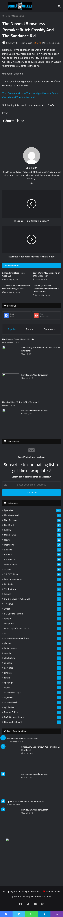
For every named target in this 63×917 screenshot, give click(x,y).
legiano (7, 594)
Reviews (8, 549)
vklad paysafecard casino (16, 628)
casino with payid (12, 692)
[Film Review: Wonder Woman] (10, 385)
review (7, 618)
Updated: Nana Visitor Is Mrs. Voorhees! (20, 402)
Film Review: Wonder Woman (34, 375)
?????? (7, 633)
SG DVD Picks (11, 574)
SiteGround (46, 896)
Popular (11, 329)
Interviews (9, 545)
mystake (8, 697)
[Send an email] (16, 43)
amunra (8, 673)
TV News (8, 604)
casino (7, 569)
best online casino (13, 579)
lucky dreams (10, 648)
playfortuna (9, 658)
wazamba (9, 623)
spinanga (8, 682)
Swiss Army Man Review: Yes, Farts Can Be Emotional (41, 349)
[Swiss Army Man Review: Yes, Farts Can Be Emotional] (10, 358)
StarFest (8, 554)
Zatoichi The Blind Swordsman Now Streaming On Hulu (16, 287)
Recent (30, 329)
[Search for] (59, 7)
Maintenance (10, 564)
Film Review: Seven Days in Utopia (18, 339)
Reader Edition (11, 712)
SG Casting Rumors (13, 613)
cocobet (8, 653)
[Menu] (3, 7)
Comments (50, 329)
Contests (8, 584)
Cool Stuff (9, 525)
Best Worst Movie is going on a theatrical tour (46, 274)
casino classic (11, 702)
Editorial (8, 530)
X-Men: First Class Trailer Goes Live (13, 274)
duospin (8, 663)
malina (7, 687)
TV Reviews (10, 589)
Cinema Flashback (13, 722)
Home (7, 16)
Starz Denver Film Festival (17, 599)
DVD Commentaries (14, 717)
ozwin (7, 677)
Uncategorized (11, 515)
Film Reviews (10, 520)
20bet (7, 609)
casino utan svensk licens (16, 638)
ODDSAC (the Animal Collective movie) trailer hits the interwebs (46, 288)
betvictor (8, 668)
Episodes (8, 510)
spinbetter (9, 707)
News (7, 540)
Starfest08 (9, 559)
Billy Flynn (10, 43)
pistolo (7, 643)
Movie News (18, 16)
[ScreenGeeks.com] (20, 6)
